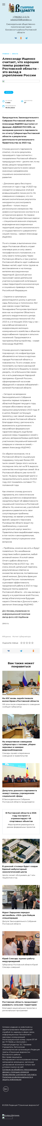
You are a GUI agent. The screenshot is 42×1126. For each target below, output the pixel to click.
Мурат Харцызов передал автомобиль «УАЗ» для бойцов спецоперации (18, 915)
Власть (9, 92)
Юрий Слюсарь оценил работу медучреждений (18, 959)
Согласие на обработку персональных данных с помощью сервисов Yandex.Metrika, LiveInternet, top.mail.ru (19, 1072)
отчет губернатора (22, 637)
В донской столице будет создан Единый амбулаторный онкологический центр (20, 869)
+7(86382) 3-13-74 (21, 17)
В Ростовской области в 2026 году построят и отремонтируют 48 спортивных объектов (21, 817)
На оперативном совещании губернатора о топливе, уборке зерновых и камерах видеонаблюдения (19, 746)
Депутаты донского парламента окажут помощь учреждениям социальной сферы (19, 793)
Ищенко (7, 637)
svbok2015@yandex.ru (21, 20)
